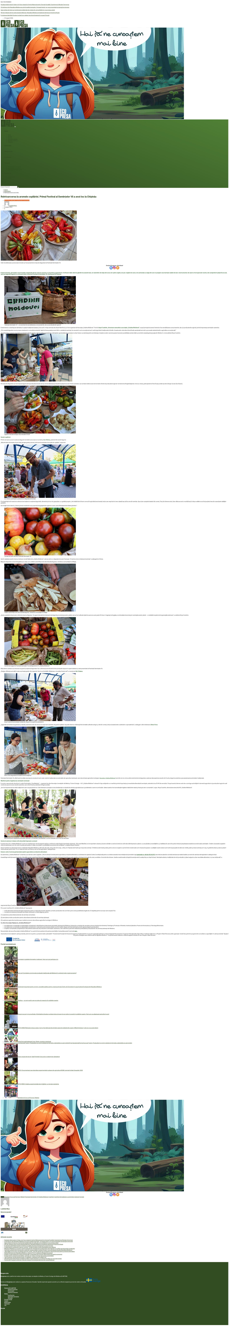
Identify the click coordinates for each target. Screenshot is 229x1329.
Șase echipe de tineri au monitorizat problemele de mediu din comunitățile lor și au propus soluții (28, 10)
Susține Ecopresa (13, 1292)
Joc (5, 181)
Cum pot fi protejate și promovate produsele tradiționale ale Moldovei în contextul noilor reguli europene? (47, 973)
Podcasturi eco (11, 176)
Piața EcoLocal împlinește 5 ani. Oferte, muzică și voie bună (34, 1041)
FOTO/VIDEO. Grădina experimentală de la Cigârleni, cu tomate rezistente (38, 1084)
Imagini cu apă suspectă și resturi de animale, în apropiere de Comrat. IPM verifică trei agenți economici (33, 1254)
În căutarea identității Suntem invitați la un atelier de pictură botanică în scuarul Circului (25, 15)
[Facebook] (111, 267)
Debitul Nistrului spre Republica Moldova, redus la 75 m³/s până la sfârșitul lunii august (28, 1253)
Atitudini (10, 136)
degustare (7, 1197)
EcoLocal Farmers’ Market (17, 1197)
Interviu (10, 178)
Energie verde (8, 151)
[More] (118, 267)
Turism (6, 1301)
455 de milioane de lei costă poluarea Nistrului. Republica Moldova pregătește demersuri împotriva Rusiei (30, 12)
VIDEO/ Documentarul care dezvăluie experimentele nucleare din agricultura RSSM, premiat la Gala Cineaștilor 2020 (50, 1070)
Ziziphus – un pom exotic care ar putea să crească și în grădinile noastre (38, 1000)
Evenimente (7, 145)
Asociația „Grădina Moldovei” (108, 778)
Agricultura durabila (13, 139)
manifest (51, 1197)
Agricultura (7, 191)
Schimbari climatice (13, 140)
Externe (10, 137)
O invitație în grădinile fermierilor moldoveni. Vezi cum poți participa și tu (38, 959)
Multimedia (7, 173)
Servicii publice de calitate (14, 168)
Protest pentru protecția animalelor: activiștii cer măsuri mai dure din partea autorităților (29, 1256)
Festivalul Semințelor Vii (31, 1197)
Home (6, 190)
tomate (82, 1197)
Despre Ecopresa (12, 1289)
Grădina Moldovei (43, 1197)
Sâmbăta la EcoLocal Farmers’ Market (28, 1097)
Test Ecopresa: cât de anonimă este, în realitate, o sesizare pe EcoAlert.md (25, 1257)
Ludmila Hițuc (13, 205)
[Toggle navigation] (15, 126)
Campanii (7, 163)
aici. (76, 931)
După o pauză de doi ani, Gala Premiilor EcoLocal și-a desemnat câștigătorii (39, 1056)
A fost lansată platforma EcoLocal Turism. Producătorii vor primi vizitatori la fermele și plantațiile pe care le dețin (100, 1043)
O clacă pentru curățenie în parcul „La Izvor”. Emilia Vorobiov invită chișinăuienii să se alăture (30, 1247)
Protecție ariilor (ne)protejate (15, 169)
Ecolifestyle (7, 157)
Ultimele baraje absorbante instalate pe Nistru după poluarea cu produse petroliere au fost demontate (33, 1258)
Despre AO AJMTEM (10, 1288)
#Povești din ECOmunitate (14, 166)
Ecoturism (10, 142)
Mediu (6, 131)
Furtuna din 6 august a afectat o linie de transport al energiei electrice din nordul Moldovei (29, 1260)
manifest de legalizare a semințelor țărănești (67, 1197)
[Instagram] (114, 267)
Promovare (11, 1291)
